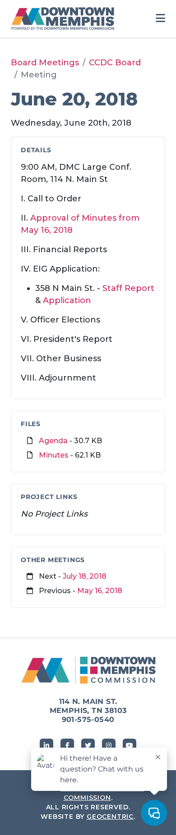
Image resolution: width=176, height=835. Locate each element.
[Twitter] (88, 745)
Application (67, 300)
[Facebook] (67, 745)
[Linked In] (46, 745)
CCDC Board (115, 63)
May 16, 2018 (99, 590)
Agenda (53, 440)
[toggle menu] (160, 18)
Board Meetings (45, 63)
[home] (65, 18)
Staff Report (128, 288)
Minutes (54, 455)
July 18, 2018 (85, 576)
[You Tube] (129, 745)
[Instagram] (109, 745)
